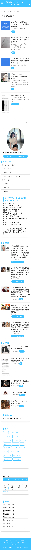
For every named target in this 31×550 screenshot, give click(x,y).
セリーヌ (14, 447)
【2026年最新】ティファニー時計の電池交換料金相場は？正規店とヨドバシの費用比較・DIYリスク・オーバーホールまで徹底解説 (20, 292)
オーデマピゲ (7, 455)
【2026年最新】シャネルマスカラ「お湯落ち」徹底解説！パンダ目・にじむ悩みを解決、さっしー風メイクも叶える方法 (20, 327)
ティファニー (22, 447)
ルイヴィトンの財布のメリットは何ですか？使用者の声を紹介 (20, 24)
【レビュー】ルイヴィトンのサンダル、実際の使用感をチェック (20, 61)
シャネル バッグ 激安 (13, 209)
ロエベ (22, 444)
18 (8, 488)
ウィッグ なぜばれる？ (18, 392)
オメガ (6, 451)
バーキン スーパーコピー (15, 207)
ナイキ (6, 432)
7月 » (8, 491)
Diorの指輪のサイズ (17, 95)
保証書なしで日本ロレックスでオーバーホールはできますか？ (20, 40)
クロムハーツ (7, 459)
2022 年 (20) (9, 517)
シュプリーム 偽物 (13, 217)
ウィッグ (7, 169)
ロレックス (18, 49)
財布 (6, 187)
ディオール (15, 444)
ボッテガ (6, 462)
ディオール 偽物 (12, 211)
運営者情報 (20, 540)
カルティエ (7, 444)
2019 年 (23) (9, 526)
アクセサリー (9, 165)
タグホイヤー (16, 459)
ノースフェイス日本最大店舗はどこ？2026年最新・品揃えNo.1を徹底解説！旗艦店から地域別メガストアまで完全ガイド (20, 272)
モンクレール (7, 440)
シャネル (15, 440)
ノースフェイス (14, 432)
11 (8, 486)
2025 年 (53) (9, 508)
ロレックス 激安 (12, 215)
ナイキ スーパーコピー (14, 205)
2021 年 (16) (9, 520)
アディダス (7, 447)
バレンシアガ (16, 455)
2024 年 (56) (9, 511)
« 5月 (5, 491)
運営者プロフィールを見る (15, 156)
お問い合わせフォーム (10, 540)
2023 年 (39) (9, 514)
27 (15, 490)
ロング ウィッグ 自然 (14, 224)
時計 (6, 180)
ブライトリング (12, 203)
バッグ (7, 172)
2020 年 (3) (9, 523)
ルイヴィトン (7, 436)
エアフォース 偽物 (13, 222)
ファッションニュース (12, 176)
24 (5, 490)
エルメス (15, 436)
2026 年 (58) (9, 504)
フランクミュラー (14, 451)
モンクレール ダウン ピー (15, 213)
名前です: (6, 153)
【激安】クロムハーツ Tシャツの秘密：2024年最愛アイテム (20, 76)
